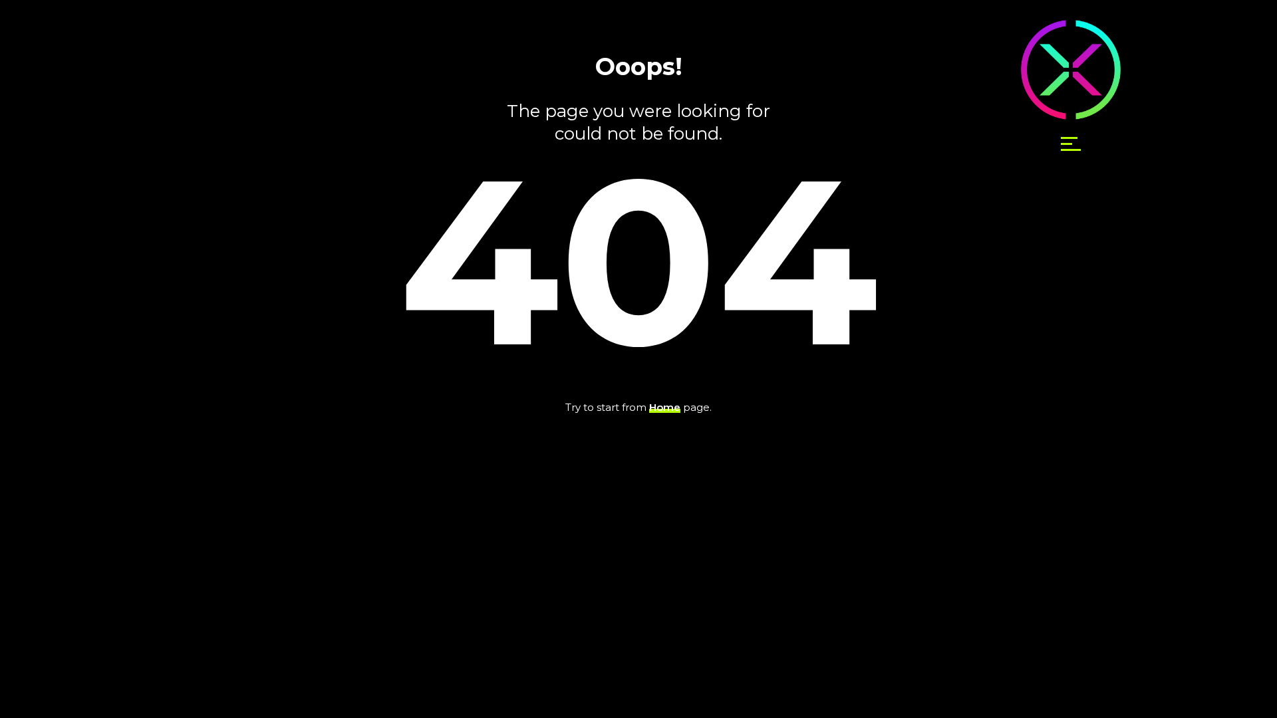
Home (664, 407)
